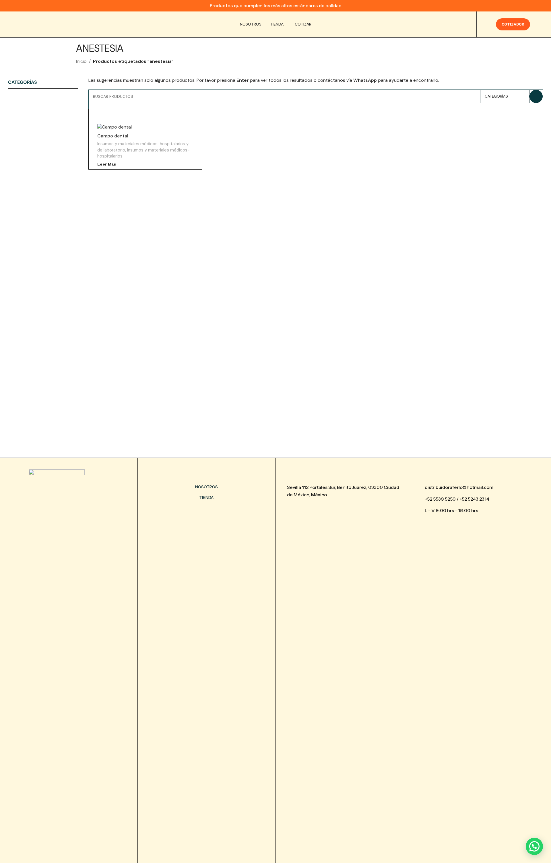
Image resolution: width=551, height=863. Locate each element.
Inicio (81, 61)
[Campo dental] (145, 127)
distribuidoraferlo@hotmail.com (459, 487)
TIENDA (206, 497)
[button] (534, 846)
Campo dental (112, 136)
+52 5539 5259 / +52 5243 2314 (457, 499)
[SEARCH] (536, 96)
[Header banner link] (275, 5)
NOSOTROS (206, 486)
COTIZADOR (513, 24)
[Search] (485, 24)
